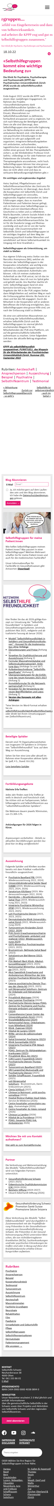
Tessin (31, 1474)
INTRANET (24, 1442)
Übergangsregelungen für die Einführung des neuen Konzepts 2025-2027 (28, 676)
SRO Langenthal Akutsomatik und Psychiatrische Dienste (26, 1071)
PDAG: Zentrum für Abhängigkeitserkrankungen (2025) (27, 1052)
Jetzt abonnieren (15, 1420)
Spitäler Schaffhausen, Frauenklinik (27, 1075)
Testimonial (40, 380)
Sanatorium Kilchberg (20, 891)
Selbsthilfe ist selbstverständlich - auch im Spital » (44, 392)
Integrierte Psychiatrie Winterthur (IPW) (26, 906)
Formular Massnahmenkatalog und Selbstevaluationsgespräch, (27, 662)
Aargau (7, 1468)
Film (8, 1317)
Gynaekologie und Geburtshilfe (22, 1324)
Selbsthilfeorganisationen (19, 1335)
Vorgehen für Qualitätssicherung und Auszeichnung (28, 657)
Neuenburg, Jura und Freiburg (11, 1487)
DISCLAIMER (8, 1442)
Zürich (31, 1497)
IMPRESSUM (8, 1440)
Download (23, 568)
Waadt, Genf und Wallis (36, 1481)
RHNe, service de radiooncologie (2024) (25, 1035)
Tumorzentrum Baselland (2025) (25, 1067)
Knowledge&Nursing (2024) (23, 1019)
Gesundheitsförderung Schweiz (25, 1178)
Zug (29, 1488)
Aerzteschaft (25, 369)
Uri (29, 1477)
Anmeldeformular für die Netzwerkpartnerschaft (27, 684)
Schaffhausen (10, 1491)
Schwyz (7, 1494)
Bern (5, 1474)
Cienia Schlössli (17, 1089)
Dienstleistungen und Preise (23, 649)
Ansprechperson (14, 373)
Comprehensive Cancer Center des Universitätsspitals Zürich (26, 1015)
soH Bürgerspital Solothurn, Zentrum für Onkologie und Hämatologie (28, 990)
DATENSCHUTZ (27, 1440)
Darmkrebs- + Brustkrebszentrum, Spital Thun (26, 898)
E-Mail (5, 1381)
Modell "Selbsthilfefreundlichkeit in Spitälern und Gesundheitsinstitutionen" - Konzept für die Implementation (27, 642)
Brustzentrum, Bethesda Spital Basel (27, 950)
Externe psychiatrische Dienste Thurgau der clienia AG (27, 985)
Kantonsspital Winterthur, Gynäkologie (28, 968)
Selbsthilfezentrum (15, 380)
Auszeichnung (39, 373)
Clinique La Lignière (18, 1114)
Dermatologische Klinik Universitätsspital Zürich (27, 920)
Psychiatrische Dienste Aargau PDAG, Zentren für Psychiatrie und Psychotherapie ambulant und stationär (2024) (28, 1007)
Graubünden (9, 1477)
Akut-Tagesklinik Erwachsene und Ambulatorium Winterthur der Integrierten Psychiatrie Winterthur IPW (27, 974)
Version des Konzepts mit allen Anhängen (25, 698)
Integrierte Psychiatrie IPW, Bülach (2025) (26, 1046)
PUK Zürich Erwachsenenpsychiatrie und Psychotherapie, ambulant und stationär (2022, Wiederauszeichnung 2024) (27, 937)
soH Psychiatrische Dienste (22, 913)
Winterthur (33, 1486)
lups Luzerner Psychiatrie (21, 1000)
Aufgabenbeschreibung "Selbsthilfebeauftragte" (27, 670)
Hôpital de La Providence (21, 1117)
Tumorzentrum (13, 1288)
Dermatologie (13, 1339)
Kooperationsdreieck (16, 1281)
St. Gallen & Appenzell (39, 1468)
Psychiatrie (24, 377)
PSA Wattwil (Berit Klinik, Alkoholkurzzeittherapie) (26, 962)
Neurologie (11, 1310)
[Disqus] (27, 436)
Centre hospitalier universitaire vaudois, (27, 1105)
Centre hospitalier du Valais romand (27, 1109)
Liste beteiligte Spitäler (17, 766)
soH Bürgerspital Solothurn (17, 1082)
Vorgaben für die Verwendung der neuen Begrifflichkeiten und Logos (26, 690)
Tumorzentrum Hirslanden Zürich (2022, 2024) (26, 929)
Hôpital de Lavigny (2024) (22, 1030)
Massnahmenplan (15, 1303)
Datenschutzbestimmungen (29, 496)
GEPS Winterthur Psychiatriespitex (26, 944)
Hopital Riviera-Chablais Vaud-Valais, (27, 1097)
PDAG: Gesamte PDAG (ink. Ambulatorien (23, 1121)
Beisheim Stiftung (18, 1190)
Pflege (9, 1328)
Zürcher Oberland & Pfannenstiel (38, 1493)
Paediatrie (11, 1321)
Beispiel (7, 377)
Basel (6, 1471)
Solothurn (8, 1497)
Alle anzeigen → (14, 1346)
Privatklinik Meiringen (20, 997)
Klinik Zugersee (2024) (20, 1028)
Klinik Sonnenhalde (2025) (22, 1042)
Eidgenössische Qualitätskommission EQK (28, 1186)
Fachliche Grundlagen (17, 1306)
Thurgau (32, 1471)
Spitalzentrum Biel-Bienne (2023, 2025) (26, 957)
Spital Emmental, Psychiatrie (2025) (27, 1039)
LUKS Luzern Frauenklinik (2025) (25, 1058)
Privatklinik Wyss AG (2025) (23, 1056)
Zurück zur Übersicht (27, 391)
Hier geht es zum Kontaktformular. (23, 1145)
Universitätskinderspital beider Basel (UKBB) (28, 884)
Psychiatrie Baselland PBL (22, 877)
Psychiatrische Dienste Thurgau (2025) (25, 1063)
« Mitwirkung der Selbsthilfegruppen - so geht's (13, 392)
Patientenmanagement (17, 1342)
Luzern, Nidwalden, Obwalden (13, 1481)
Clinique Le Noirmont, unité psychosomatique (27, 1094)
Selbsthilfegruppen (15, 1331)
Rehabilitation (13, 1313)
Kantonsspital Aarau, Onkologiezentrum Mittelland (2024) (27, 1024)
